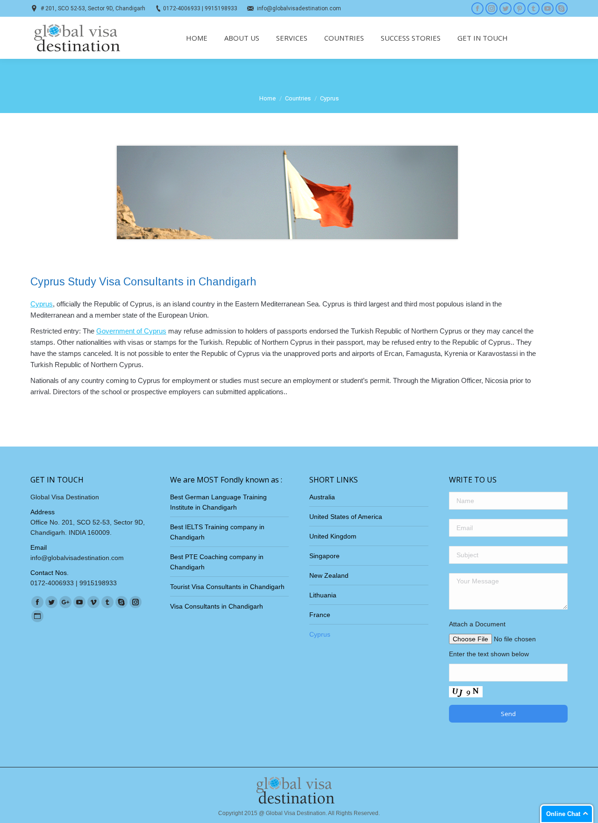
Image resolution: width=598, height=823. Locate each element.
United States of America (345, 516)
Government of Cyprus (131, 331)
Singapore (324, 556)
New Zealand (329, 575)
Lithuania (322, 595)
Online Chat (563, 813)
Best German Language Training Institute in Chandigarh (218, 502)
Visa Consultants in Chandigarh (216, 606)
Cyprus (41, 304)
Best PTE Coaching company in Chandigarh (216, 562)
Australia (322, 497)
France (319, 614)
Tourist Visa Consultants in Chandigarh (227, 586)
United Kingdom (332, 536)
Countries (298, 98)
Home (267, 98)
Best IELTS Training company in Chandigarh (217, 532)
